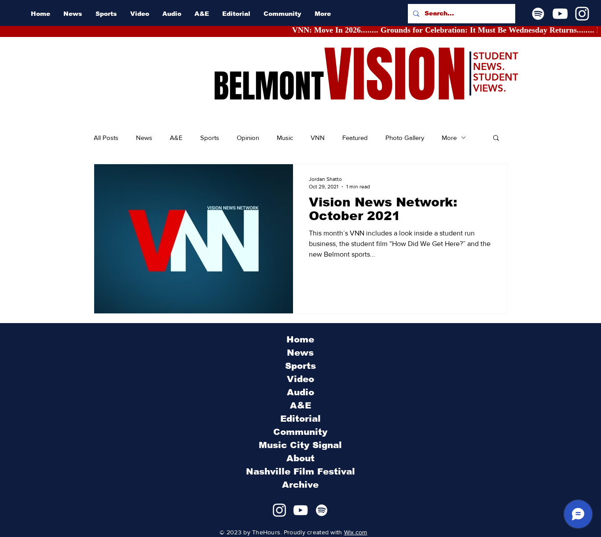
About (300, 458)
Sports (209, 137)
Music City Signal (300, 445)
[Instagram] (582, 13)
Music (285, 137)
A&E (176, 137)
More (449, 137)
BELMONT (268, 86)
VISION (395, 75)
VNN (318, 137)
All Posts (106, 137)
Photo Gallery (404, 137)
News (144, 137)
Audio (300, 392)
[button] (496, 138)
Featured (355, 137)
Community (300, 432)
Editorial (300, 418)
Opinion (248, 137)
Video (300, 379)
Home (300, 339)
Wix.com (355, 532)
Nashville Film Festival (300, 471)
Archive (300, 484)
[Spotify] (538, 13)
